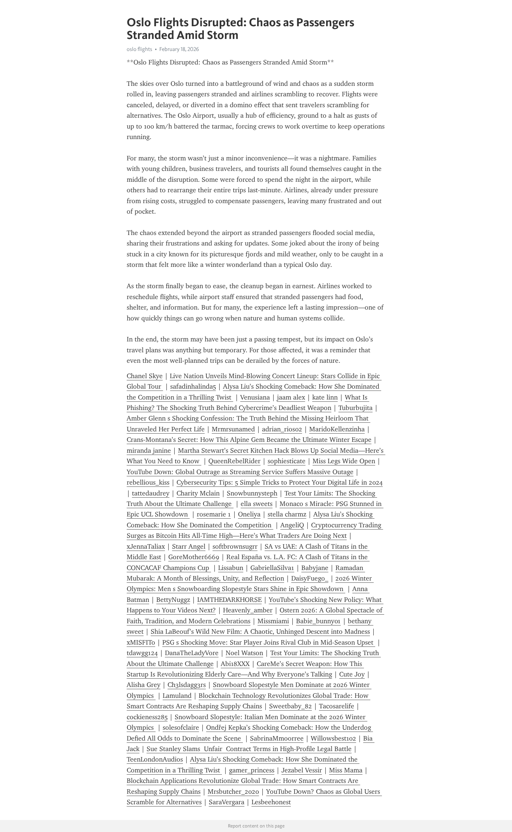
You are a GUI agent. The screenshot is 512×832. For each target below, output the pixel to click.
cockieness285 (147, 717)
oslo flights (139, 49)
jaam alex (291, 397)
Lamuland (177, 695)
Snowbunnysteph (252, 493)
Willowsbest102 (333, 738)
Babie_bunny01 (318, 621)
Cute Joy (352, 674)
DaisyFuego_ (309, 578)
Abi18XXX (235, 664)
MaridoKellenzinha (337, 429)
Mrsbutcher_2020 (233, 791)
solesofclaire (181, 727)
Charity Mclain (198, 493)
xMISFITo (141, 642)
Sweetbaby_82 (290, 706)
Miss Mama (345, 770)
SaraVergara (226, 802)
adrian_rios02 (282, 429)
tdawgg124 (142, 653)
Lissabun (230, 568)
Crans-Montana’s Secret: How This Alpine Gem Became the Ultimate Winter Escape (249, 439)
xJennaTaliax (146, 546)
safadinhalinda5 (193, 386)
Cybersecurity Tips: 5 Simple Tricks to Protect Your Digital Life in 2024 (280, 482)
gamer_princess (251, 770)
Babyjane (314, 568)
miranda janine (149, 450)
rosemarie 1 (214, 514)
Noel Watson (244, 653)
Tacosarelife (336, 706)
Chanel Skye (145, 376)
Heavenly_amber (247, 610)
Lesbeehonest (271, 802)
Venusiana (255, 397)
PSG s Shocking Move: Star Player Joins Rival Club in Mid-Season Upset (268, 642)
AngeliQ (292, 525)
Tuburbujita (355, 408)
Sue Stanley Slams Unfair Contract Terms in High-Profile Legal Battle (249, 749)
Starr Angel (188, 546)
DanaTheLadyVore (192, 653)
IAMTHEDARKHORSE (229, 600)
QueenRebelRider (234, 461)
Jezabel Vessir (301, 770)
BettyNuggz (173, 600)
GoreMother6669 (193, 557)
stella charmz (287, 514)
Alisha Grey (143, 685)
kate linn (325, 397)
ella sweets (256, 504)
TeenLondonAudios (155, 759)
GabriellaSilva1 (272, 568)
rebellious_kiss (148, 482)
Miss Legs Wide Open (344, 461)
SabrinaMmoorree (277, 738)
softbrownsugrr (235, 546)
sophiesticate (286, 461)
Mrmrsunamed (233, 429)
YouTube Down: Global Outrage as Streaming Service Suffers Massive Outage (240, 472)
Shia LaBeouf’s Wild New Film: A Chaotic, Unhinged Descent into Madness (260, 631)
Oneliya (249, 514)
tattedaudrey (150, 493)
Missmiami (273, 621)
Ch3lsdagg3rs (187, 685)
